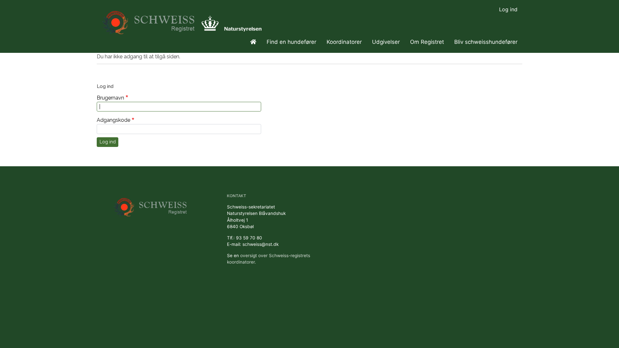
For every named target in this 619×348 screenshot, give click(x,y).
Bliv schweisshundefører (485, 42)
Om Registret (427, 42)
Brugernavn (110, 98)
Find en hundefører (291, 42)
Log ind (508, 9)
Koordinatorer (344, 42)
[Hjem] (149, 19)
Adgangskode (113, 120)
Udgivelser (386, 42)
